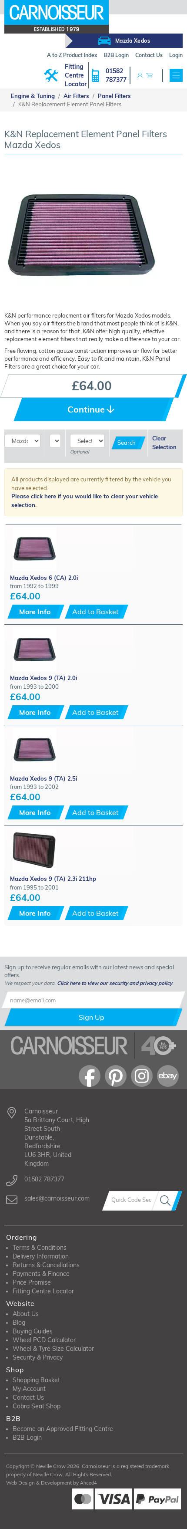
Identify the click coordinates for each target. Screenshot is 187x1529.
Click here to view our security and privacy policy (114, 983)
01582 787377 (116, 75)
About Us (26, 1314)
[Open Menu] (176, 75)
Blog (19, 1322)
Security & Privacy (38, 1357)
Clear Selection (164, 442)
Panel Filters (114, 95)
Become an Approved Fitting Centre (63, 1429)
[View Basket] (149, 75)
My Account (29, 1389)
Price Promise (32, 1282)
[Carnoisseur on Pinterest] (116, 1076)
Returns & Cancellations (46, 1265)
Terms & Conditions (40, 1248)
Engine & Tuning (33, 95)
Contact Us (28, 1397)
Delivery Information (41, 1256)
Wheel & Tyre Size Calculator (53, 1349)
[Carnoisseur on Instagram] (142, 1076)
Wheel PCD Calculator (44, 1340)
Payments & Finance (41, 1274)
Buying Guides (33, 1331)
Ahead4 (88, 1483)
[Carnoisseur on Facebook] (90, 1076)
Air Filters (76, 95)
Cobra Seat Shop (36, 1406)
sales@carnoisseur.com (57, 1198)
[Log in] (140, 75)
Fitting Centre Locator (76, 75)
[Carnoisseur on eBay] (168, 1076)
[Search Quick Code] (167, 1201)
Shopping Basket (36, 1380)
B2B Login (27, 1437)
